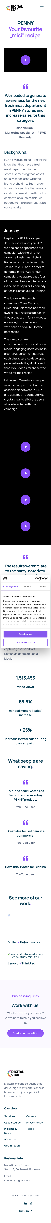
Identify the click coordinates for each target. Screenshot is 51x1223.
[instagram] (31, 1203)
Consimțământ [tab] (10, 586)
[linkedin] (25, 1203)
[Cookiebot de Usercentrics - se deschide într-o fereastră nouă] (36, 579)
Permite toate (25, 634)
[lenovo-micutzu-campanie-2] (25, 954)
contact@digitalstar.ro (17, 1180)
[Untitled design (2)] (25, 915)
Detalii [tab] (27, 586)
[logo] (14, 4)
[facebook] (20, 1203)
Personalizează (23, 642)
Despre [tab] (42, 586)
